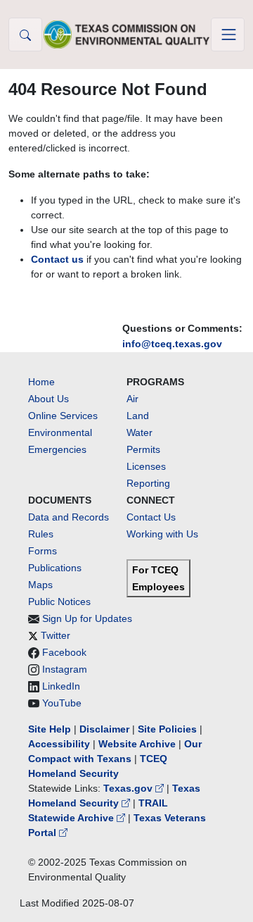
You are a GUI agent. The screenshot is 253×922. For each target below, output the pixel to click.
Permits (143, 449)
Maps (40, 584)
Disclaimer (104, 729)
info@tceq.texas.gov (172, 343)
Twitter (55, 635)
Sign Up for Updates (87, 618)
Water (139, 432)
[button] (25, 34)
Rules (40, 534)
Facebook (64, 652)
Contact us (57, 259)
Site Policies (167, 729)
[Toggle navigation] (228, 34)
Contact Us (151, 517)
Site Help (49, 729)
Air (132, 398)
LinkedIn (61, 686)
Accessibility (60, 743)
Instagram (64, 669)
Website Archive (137, 743)
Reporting (148, 483)
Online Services (63, 415)
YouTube (62, 703)
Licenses (146, 466)
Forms (42, 550)
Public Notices (59, 601)
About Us (48, 398)
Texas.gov (129, 788)
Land (137, 415)
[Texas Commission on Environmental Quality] (126, 34)
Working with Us (162, 534)
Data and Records (68, 517)
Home (41, 381)
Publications (55, 567)
